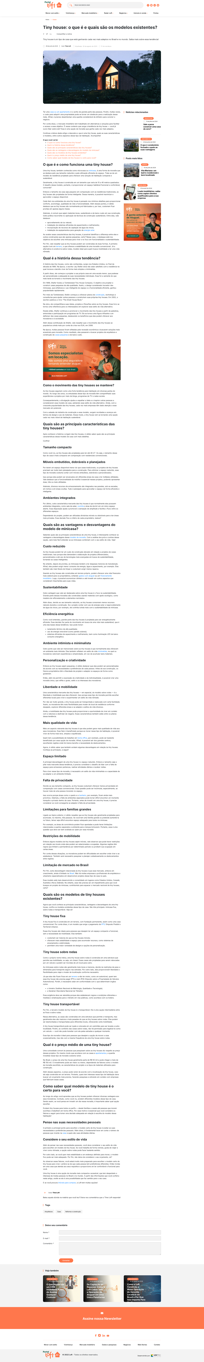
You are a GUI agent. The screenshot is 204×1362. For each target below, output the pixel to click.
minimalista (102, 651)
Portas (155, 13)
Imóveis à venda (140, 13)
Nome (46, 1232)
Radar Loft (108, 13)
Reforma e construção (73, 1211)
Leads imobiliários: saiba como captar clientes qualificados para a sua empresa (149, 194)
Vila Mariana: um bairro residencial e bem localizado (150, 172)
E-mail (46, 1238)
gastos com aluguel (86, 576)
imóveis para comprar (67, 1183)
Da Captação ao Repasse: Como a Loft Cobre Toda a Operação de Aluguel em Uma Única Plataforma (96, 1291)
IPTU (103, 924)
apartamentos (101, 1053)
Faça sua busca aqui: (82, 5)
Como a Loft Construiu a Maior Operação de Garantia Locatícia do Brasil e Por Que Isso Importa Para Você (136, 1293)
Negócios (123, 13)
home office (82, 738)
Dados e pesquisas (109, 1345)
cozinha (81, 506)
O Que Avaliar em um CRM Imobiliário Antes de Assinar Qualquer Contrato (55, 1291)
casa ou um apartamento (60, 112)
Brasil (72, 873)
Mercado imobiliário (89, 13)
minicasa (92, 170)
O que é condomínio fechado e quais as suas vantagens (149, 147)
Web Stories (142, 1345)
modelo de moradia (78, 537)
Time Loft (56, 1193)
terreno (59, 246)
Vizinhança (70, 13)
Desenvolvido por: (144, 1356)
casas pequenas (61, 335)
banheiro (82, 795)
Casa (59, 1211)
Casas (55, 19)
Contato (157, 1345)
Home (47, 19)
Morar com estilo (52, 13)
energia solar (89, 230)
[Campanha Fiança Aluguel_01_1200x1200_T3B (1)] (142, 222)
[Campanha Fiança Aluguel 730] (82, 359)
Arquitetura (49, 1211)
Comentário (48, 1243)
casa (64, 1133)
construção (100, 295)
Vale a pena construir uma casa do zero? (152, 126)
